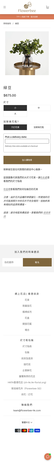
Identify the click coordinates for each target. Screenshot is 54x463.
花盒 (27, 317)
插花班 (27, 364)
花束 (27, 299)
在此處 (43, 177)
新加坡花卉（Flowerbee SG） (27, 388)
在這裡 (6, 189)
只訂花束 (15, 127)
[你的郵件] (12, 262)
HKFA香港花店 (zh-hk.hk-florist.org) (27, 382)
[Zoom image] (27, 53)
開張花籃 (27, 323)
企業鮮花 (27, 370)
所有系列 (7, 23)
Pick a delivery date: (16, 136)
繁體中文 (26, 422)
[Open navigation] (6, 7)
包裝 (27, 352)
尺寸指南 (27, 346)
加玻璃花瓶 (39, 127)
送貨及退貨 (27, 358)
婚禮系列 (27, 311)
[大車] (47, 7)
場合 (27, 329)
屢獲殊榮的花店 (27, 376)
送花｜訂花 (27, 394)
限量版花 (27, 305)
